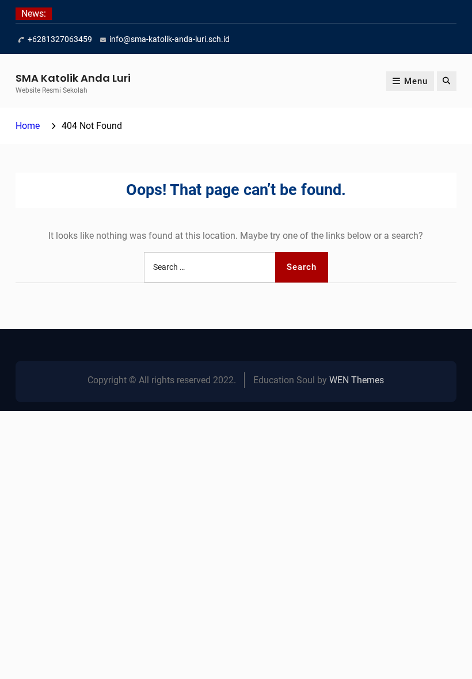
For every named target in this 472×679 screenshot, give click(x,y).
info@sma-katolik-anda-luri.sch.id (169, 39)
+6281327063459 (60, 39)
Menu (416, 81)
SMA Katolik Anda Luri (73, 78)
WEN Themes (356, 380)
